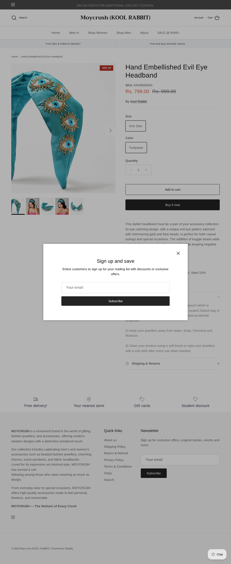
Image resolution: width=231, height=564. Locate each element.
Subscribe (116, 301)
